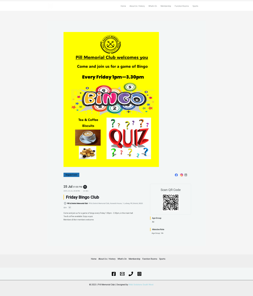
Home (123, 6)
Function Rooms (182, 6)
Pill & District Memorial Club (66, 6)
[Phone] (131, 274)
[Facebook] (176, 175)
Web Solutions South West (141, 284)
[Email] (122, 274)
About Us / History (137, 6)
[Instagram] (181, 175)
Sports (195, 6)
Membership (166, 6)
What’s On (153, 6)
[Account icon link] (204, 6)
